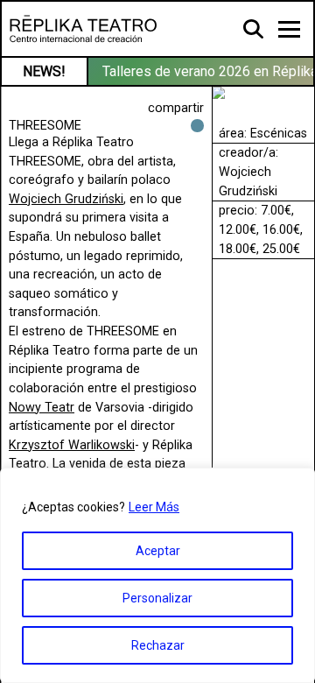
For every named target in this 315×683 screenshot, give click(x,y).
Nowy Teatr (41, 407)
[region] (157, 575)
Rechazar (158, 645)
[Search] (254, 28)
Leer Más (154, 507)
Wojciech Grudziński (66, 199)
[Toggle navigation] (289, 29)
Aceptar (158, 551)
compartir (176, 108)
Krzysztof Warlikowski (72, 445)
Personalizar (157, 598)
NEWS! (44, 71)
